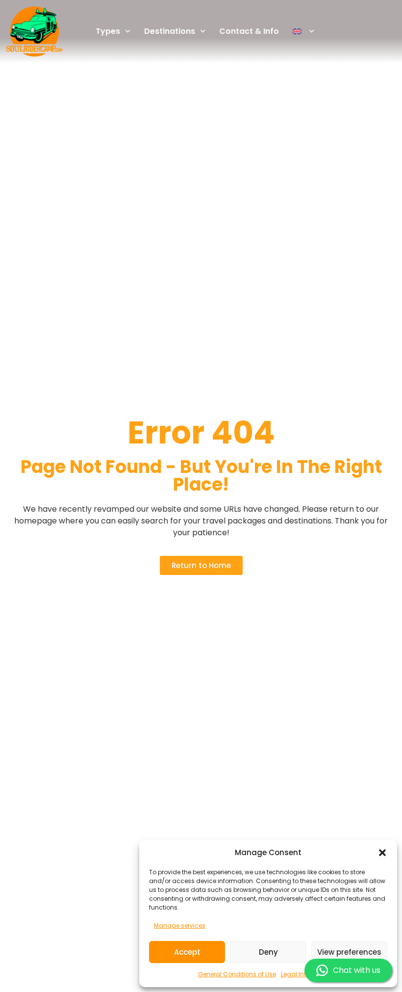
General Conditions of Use (237, 974)
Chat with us (356, 970)
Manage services (179, 925)
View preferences (349, 952)
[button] (382, 853)
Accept (187, 952)
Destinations (169, 31)
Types (108, 31)
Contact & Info (249, 31)
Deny (268, 952)
